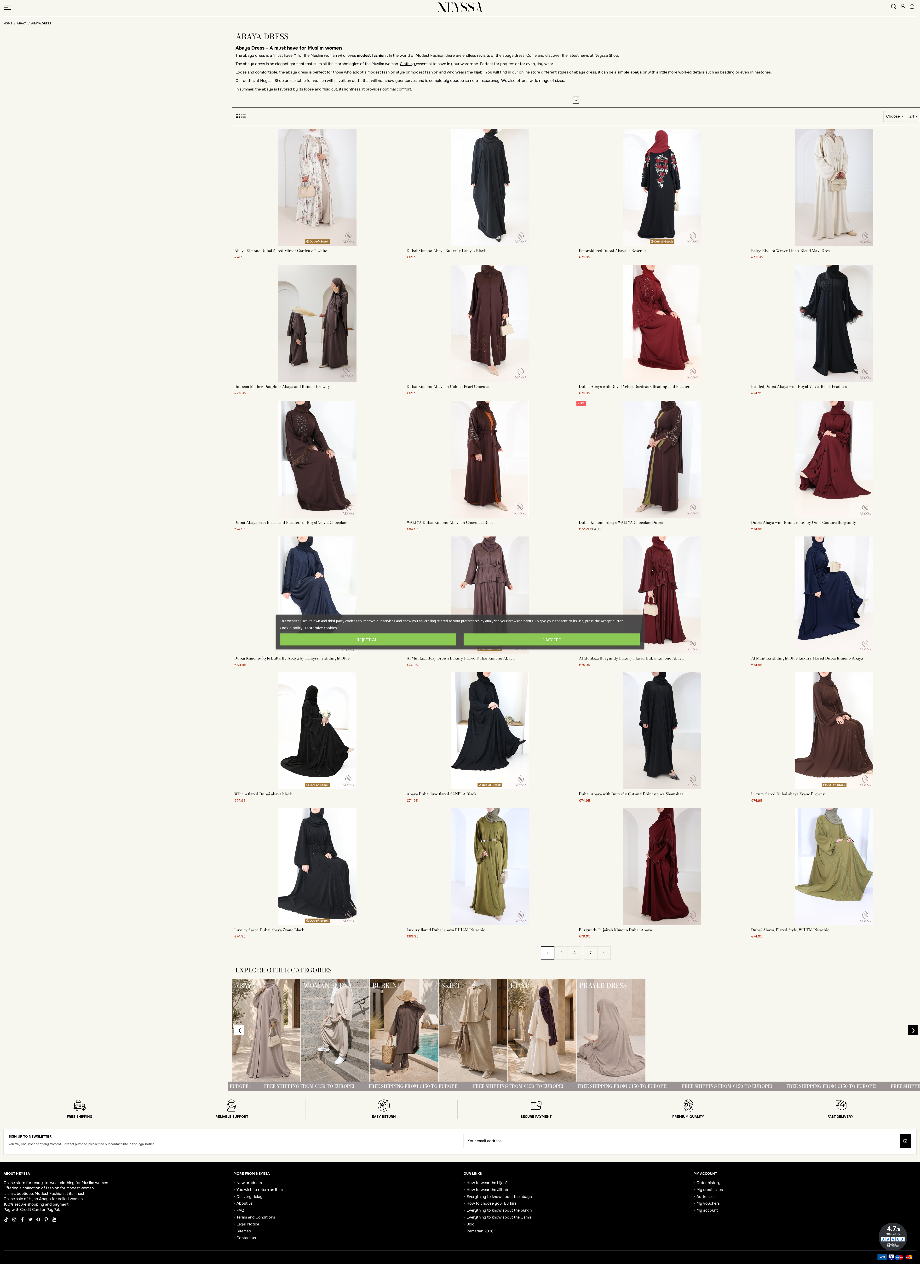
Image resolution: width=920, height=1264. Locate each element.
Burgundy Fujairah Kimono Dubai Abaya (615, 930)
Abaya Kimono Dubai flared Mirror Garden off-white (280, 251)
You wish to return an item (259, 1189)
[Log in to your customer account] (903, 7)
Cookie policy (291, 627)
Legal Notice (247, 1224)
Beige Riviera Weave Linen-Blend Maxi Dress (791, 251)
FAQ (240, 1210)
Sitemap (243, 1231)
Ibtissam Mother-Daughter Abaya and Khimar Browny (282, 386)
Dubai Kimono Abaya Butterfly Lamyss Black (446, 251)
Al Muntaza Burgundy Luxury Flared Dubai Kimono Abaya (631, 658)
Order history (708, 1182)
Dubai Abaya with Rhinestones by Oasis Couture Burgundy (803, 522)
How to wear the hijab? (487, 1182)
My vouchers (708, 1203)
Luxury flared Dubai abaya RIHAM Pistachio (446, 930)
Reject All (368, 640)
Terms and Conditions (255, 1217)
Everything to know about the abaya (499, 1196)
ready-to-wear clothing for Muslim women (70, 1182)
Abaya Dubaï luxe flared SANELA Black (442, 794)
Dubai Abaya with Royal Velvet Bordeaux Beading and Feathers (635, 386)
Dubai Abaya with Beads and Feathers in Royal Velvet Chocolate (290, 522)
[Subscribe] (905, 1141)
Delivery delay (249, 1196)
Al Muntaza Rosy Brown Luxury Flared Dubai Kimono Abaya (460, 658)
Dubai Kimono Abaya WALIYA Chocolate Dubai (621, 522)
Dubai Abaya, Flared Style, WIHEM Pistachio (790, 930)
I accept (551, 640)
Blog (470, 1224)
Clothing (408, 63)
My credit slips (709, 1189)
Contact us (246, 1237)
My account (707, 1210)
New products (249, 1182)
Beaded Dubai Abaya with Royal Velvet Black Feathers (799, 386)
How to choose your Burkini (491, 1203)
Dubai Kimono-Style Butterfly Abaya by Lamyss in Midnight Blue (292, 658)
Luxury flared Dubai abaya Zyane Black (269, 930)
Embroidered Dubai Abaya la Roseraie (613, 251)
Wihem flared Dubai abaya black (263, 794)
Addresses (705, 1196)
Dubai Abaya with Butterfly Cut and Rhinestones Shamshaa (631, 794)
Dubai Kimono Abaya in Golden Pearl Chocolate (449, 386)
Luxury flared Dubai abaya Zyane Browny (788, 794)
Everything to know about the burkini (499, 1210)
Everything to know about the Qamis (499, 1217)
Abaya (45, 1198)
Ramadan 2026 (480, 1231)
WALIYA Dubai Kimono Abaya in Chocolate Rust (450, 522)
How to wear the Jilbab (487, 1189)
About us (244, 1203)
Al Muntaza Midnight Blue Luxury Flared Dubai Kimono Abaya (807, 658)
